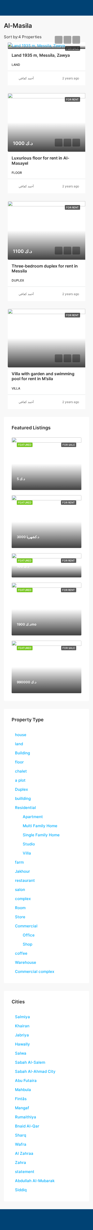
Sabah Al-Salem (30, 1062)
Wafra (20, 1144)
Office (29, 935)
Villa (27, 853)
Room (20, 907)
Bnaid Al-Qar (27, 1126)
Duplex (21, 789)
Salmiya (22, 1016)
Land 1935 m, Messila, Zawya (41, 55)
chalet (21, 771)
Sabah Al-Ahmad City (35, 1071)
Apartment (33, 816)
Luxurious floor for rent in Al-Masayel (40, 160)
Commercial (26, 925)
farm (19, 862)
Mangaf (22, 1107)
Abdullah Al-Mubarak (35, 1180)
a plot (20, 780)
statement (24, 1171)
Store (20, 916)
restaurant (25, 880)
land (19, 743)
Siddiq (21, 1189)
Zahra (20, 1162)
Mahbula (23, 1089)
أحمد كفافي (26, 78)
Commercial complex (34, 971)
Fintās (21, 1098)
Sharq (20, 1135)
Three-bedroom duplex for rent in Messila (45, 268)
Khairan (22, 1025)
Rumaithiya (25, 1116)
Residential (25, 807)
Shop (27, 944)
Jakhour (22, 871)
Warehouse (25, 962)
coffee (21, 953)
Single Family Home (41, 834)
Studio (29, 844)
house (20, 734)
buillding (23, 798)
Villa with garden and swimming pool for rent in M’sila (43, 376)
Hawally (22, 1044)
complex (23, 898)
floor (19, 762)
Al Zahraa (24, 1153)
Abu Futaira (26, 1080)
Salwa (20, 1053)
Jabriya (22, 1035)
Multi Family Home (40, 825)
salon (20, 889)
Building (22, 752)
